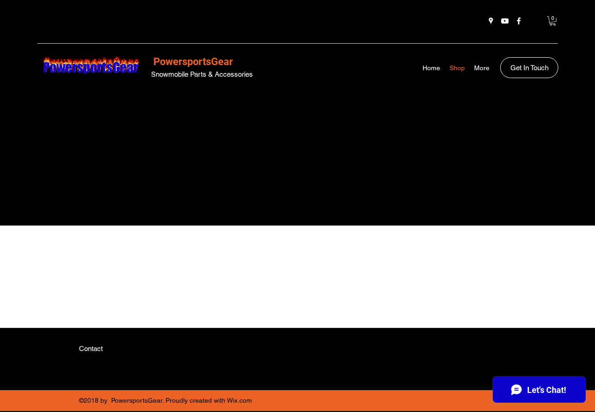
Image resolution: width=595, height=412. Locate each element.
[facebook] (518, 21)
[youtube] (504, 21)
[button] (552, 21)
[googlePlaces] (491, 21)
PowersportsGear (192, 61)
